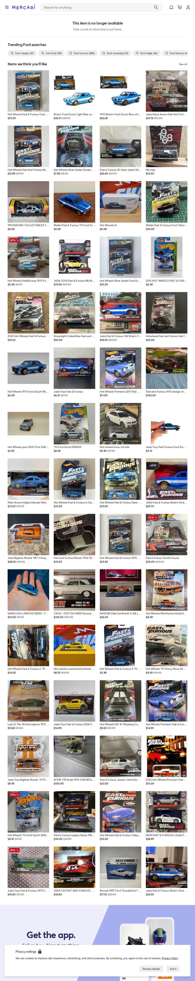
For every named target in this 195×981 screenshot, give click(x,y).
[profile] (188, 7)
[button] (171, 7)
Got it (172, 969)
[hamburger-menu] (7, 7)
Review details (150, 969)
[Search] (156, 7)
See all (183, 64)
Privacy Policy (170, 958)
